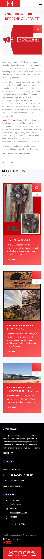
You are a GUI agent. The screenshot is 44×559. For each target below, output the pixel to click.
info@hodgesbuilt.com (18, 512)
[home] (10, 3)
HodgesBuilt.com (8, 120)
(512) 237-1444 (15, 504)
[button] (39, 3)
